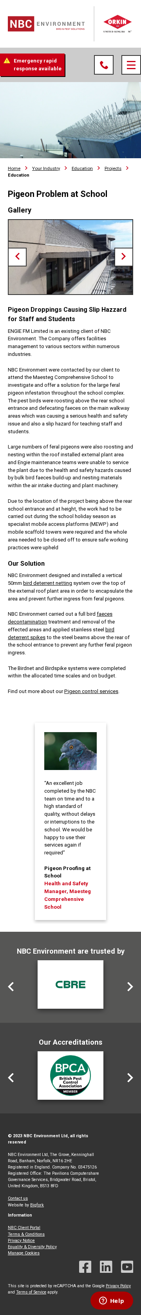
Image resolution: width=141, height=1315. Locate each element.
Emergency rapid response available (37, 64)
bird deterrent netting (47, 583)
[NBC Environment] (70, 23)
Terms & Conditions (26, 1234)
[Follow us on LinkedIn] (106, 1268)
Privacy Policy (118, 1285)
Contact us (18, 1198)
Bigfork (37, 1205)
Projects (113, 168)
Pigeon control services (91, 691)
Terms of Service (31, 1292)
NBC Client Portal (24, 1227)
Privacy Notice (21, 1240)
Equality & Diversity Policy (32, 1246)
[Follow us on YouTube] (127, 1268)
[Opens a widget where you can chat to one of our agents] (111, 1301)
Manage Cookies (24, 1253)
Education (82, 168)
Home (14, 168)
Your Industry (46, 168)
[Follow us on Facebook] (85, 1268)
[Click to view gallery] (70, 257)
